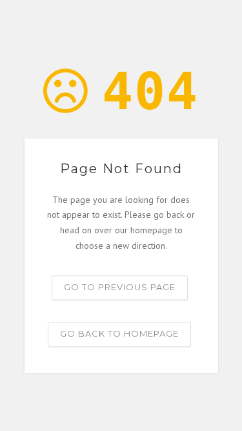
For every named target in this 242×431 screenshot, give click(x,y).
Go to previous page (120, 287)
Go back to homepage (119, 333)
